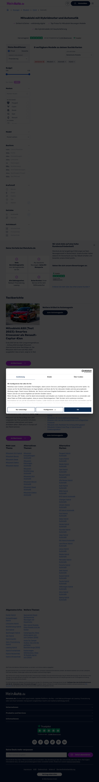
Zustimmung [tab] (20, 377)
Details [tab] (49, 377)
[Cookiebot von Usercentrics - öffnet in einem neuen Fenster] (83, 371)
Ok (78, 409)
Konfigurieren (48, 409)
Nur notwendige (21, 409)
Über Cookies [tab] (78, 377)
